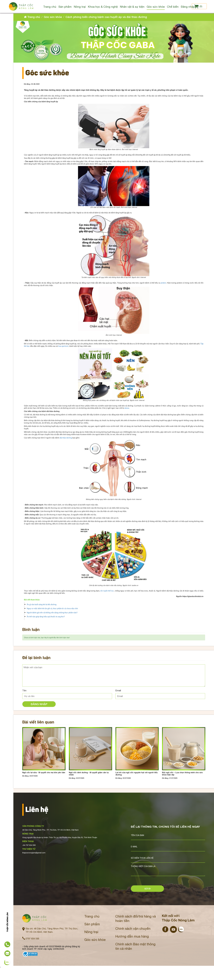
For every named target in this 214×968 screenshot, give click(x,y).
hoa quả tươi (63, 346)
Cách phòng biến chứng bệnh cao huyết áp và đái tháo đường (106, 16)
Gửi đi (147, 888)
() (201, 6)
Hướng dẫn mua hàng (132, 936)
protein (163, 283)
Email (118, 690)
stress (126, 408)
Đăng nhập (39, 704)
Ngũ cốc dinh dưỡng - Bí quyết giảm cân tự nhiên (42, 773)
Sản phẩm (92, 924)
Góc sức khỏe (53, 16)
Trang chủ (91, 916)
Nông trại (91, 932)
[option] (44, 755)
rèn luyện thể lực (107, 591)
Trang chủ (33, 16)
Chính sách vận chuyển (132, 928)
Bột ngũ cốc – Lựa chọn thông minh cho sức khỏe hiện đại (135, 773)
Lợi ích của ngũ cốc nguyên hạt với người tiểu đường (90, 773)
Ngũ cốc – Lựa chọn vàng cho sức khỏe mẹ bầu (182, 773)
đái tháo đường (66, 438)
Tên (24, 690)
